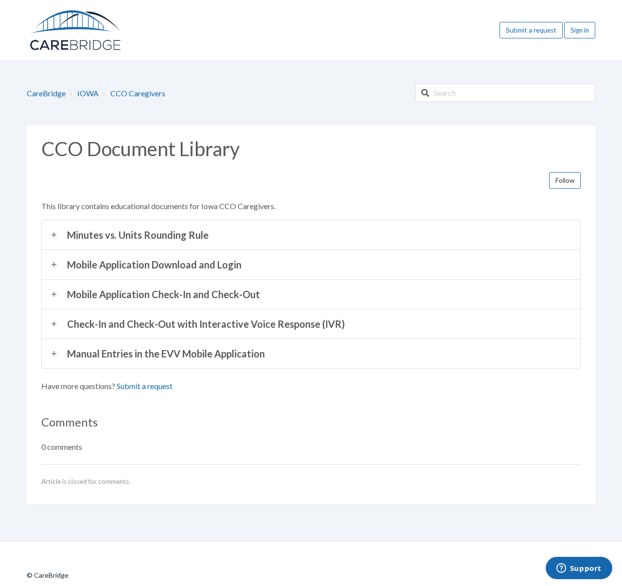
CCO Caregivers (137, 93)
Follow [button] (564, 180)
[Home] (75, 30)
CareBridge (46, 93)
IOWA (88, 93)
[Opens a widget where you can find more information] (578, 569)
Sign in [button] (579, 30)
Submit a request (531, 30)
